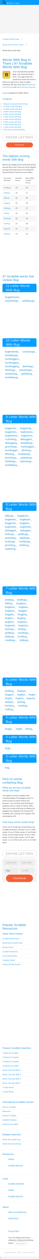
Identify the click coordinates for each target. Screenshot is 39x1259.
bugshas (7, 234)
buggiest (24, 523)
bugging (7, 203)
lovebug (7, 223)
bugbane (10, 607)
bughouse (10, 526)
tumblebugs (11, 377)
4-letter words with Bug (12, 124)
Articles (11, 1159)
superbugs (26, 461)
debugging (11, 443)
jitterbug (26, 450)
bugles (8, 698)
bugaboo (21, 603)
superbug (10, 548)
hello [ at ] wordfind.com (17, 1212)
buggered (10, 523)
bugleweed (11, 435)
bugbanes (10, 519)
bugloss (9, 621)
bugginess (10, 431)
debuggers (26, 439)
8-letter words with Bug (12, 114)
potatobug (26, 457)
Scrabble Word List (15, 1165)
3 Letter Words (8, 1092)
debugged (10, 530)
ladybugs (25, 537)
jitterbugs (28, 366)
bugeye (21, 691)
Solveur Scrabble (9, 1107)
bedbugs (7, 208)
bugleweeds (11, 351)
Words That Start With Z (11, 1070)
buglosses (26, 435)
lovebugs (10, 541)
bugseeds (25, 526)
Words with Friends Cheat (12, 943)
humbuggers (12, 359)
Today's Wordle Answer (11, 964)
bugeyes (7, 229)
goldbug (9, 632)
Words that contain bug (11, 1139)
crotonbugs (28, 351)
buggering (25, 428)
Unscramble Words (9, 956)
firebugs (9, 534)
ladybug (7, 193)
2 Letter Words (8, 1087)
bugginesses (12, 297)
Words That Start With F (11, 1079)
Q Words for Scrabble (10, 1066)
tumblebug (11, 465)
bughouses (26, 431)
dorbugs (9, 629)
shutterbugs (11, 300)
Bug (4, 93)
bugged (9, 694)
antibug (9, 599)
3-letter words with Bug (12, 127)
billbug (6, 198)
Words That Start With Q (11, 1074)
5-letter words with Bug (12, 122)
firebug (6, 213)
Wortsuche (6, 1111)
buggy (8, 728)
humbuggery (12, 362)
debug (28, 728)
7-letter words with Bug (12, 117)
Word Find (13, 3)
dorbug (21, 702)
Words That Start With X (11, 1083)
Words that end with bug (11, 1144)
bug (7, 767)
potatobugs (25, 370)
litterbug (9, 454)
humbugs (7, 218)
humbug (9, 705)
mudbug (22, 705)
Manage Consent (20, 1243)
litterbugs (10, 370)
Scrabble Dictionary (10, 951)
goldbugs (23, 534)
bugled (21, 694)
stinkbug (24, 545)
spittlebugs (28, 300)
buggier (23, 610)
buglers (9, 618)
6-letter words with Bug (12, 119)
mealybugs (24, 454)
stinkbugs (10, 461)
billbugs (9, 515)
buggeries (10, 428)
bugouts (22, 621)
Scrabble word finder (16, 1184)
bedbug (9, 691)
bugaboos (22, 515)
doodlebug (26, 443)
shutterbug (11, 373)
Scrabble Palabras (9, 1120)
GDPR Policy (13, 1218)
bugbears (25, 519)
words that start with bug (26, 87)
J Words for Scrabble (10, 1053)
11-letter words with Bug (12, 106)
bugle (19, 728)
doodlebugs (11, 355)
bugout (19, 698)
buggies (9, 614)
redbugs (23, 640)
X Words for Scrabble (10, 1061)
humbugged (27, 446)
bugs (7, 748)
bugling (21, 618)
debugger (25, 530)
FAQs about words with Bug (14, 130)
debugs (9, 702)
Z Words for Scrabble (10, 1057)
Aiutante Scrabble (9, 1116)
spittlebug (26, 373)
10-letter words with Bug (12, 109)
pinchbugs (10, 457)
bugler (32, 694)
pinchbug (10, 545)
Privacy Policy (13, 1231)
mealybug (24, 541)
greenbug (10, 537)
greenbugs (11, 446)
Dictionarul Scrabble (10, 1124)
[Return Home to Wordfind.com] (4, 4)
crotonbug (10, 439)
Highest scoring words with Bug (15, 104)
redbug (9, 709)
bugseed (10, 625)
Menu (36, 2)
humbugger (11, 450)
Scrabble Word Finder (10, 939)
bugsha (31, 698)
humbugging (12, 366)
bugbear (23, 607)
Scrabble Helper (8, 960)
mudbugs (7, 188)
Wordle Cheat (7, 947)
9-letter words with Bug (12, 112)
